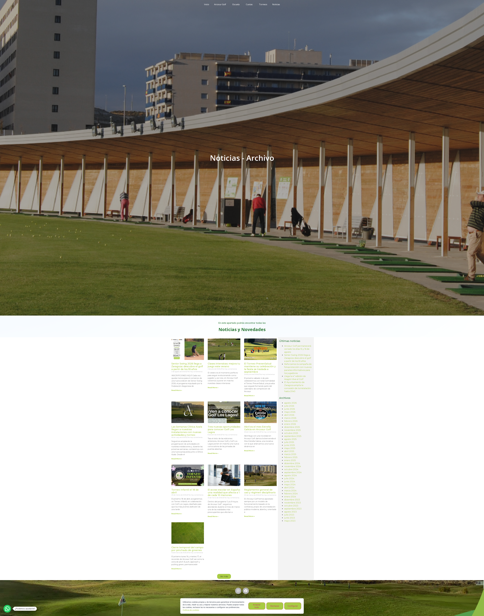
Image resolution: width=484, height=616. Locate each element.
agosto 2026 (290, 403)
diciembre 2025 (292, 427)
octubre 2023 (291, 506)
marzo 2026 (290, 418)
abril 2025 (289, 451)
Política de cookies (191, 610)
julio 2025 (289, 442)
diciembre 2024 (292, 463)
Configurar (293, 606)
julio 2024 (289, 478)
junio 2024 (289, 481)
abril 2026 (289, 415)
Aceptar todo (257, 605)
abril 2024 (289, 487)
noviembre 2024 (292, 466)
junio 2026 (289, 409)
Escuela (235, 4)
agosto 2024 (290, 475)
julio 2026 (289, 406)
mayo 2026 (289, 412)
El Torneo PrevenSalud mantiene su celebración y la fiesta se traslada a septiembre (260, 367)
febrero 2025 (290, 457)
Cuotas (249, 4)
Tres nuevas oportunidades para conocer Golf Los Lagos (224, 429)
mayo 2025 (289, 448)
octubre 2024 (291, 469)
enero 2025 (290, 460)
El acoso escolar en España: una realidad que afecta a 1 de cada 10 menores (224, 492)
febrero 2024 (291, 493)
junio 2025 (289, 445)
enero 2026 (290, 424)
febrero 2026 (290, 421)
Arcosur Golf (220, 4)
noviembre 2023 (292, 502)
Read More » (176, 390)
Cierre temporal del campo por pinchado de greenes (187, 549)
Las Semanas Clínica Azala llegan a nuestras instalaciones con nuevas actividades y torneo (186, 430)
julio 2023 (289, 515)
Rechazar (274, 606)
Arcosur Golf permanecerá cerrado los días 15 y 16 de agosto (297, 349)
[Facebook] (246, 591)
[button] (224, 576)
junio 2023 (289, 518)
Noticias (276, 4)
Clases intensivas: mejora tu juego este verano (224, 365)
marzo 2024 (290, 490)
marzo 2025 (290, 454)
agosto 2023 (290, 512)
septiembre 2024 (292, 472)
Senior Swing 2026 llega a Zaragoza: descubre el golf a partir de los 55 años (187, 366)
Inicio (206, 4)
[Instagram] (238, 591)
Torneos (263, 4)
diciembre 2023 (292, 499)
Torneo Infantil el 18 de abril (185, 491)
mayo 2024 (289, 484)
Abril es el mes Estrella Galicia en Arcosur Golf (257, 428)
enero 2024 (290, 496)
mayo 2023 (289, 521)
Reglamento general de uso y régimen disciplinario (260, 491)
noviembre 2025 (292, 430)
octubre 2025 (291, 433)
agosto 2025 (290, 439)
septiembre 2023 (292, 509)
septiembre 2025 (292, 436)
